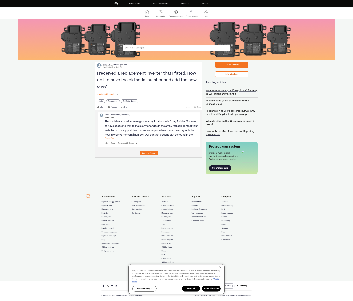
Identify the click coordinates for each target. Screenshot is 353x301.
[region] (176, 279)
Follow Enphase (231, 74)
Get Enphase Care (220, 168)
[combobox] (176, 48)
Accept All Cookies (211, 289)
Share (126, 107)
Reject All (191, 289)
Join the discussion (231, 65)
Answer (114, 107)
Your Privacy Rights (144, 289)
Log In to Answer (149, 153)
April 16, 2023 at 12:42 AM (112, 67)
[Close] (220, 267)
